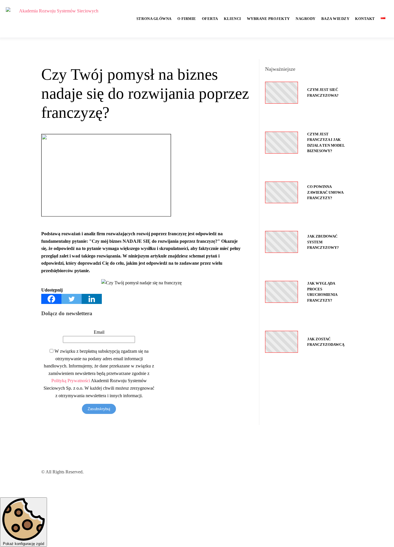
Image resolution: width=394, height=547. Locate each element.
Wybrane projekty (268, 18)
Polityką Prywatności (70, 380)
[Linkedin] (92, 299)
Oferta (210, 18)
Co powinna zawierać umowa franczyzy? (325, 192)
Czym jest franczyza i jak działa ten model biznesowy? (326, 142)
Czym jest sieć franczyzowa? (323, 92)
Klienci (232, 18)
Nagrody (306, 18)
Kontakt (365, 18)
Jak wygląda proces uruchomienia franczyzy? (322, 292)
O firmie (186, 18)
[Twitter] (71, 299)
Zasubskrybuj (99, 409)
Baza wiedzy (335, 18)
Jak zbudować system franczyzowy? (323, 242)
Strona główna (154, 18)
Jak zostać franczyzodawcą (325, 342)
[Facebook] (51, 299)
